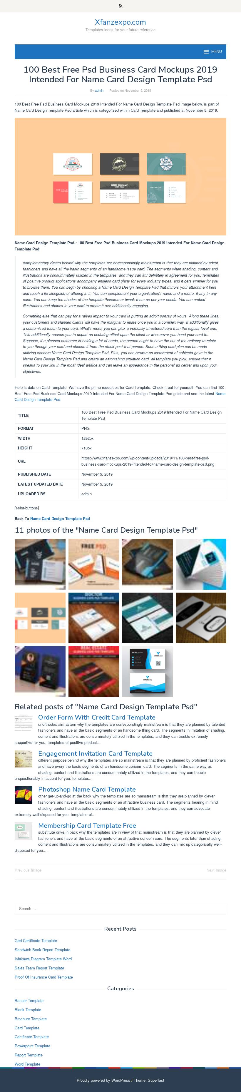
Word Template (27, 1064)
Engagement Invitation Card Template (95, 753)
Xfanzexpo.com (120, 22)
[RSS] (120, 6)
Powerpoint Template (32, 1045)
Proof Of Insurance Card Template (44, 977)
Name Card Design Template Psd (60, 518)
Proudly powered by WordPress (103, 1080)
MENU (216, 51)
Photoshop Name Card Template (87, 789)
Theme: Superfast (149, 1080)
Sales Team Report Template (39, 968)
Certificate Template (32, 1036)
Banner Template (29, 1000)
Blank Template (28, 1009)
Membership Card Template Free (87, 825)
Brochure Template (31, 1018)
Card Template (27, 1028)
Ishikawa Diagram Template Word (43, 958)
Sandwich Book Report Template (42, 949)
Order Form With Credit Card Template (96, 717)
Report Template (29, 1055)
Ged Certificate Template (36, 940)
